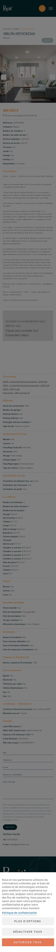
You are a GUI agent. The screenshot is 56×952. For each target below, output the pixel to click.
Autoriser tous (28, 942)
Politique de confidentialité (19, 913)
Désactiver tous (27, 931)
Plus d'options (27, 921)
